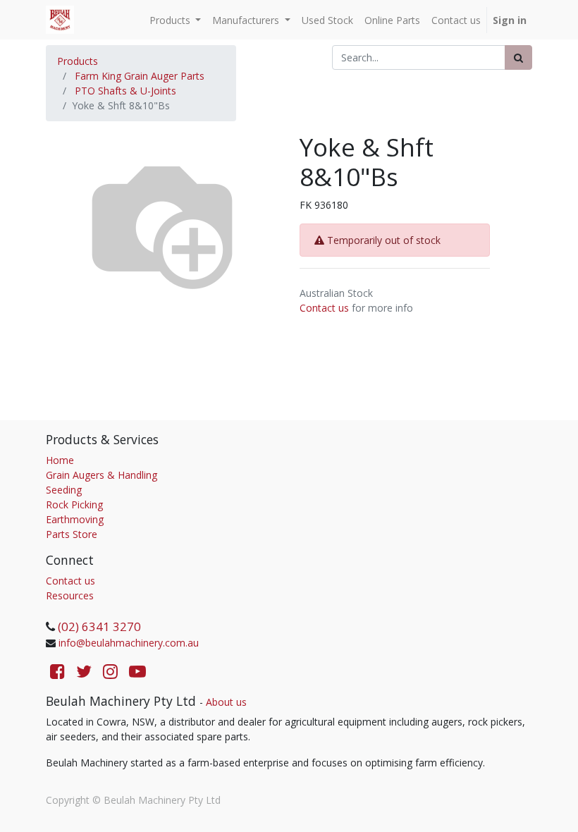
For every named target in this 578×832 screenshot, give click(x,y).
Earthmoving (75, 519)
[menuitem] (327, 20)
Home (60, 460)
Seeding (64, 489)
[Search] (518, 57)
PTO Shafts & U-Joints (125, 90)
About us (226, 702)
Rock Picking (74, 504)
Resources (70, 595)
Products (77, 61)
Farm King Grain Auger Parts (139, 75)
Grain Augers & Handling (101, 475)
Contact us (324, 307)
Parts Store (71, 534)
